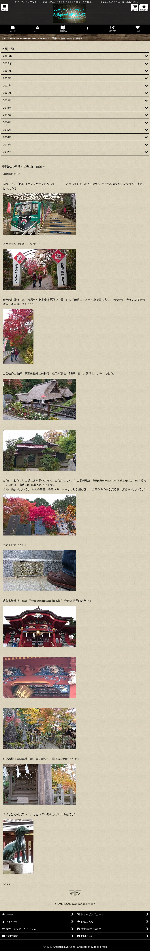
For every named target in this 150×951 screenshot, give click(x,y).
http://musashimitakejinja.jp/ (42, 600)
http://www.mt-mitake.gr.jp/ (112, 480)
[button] (4, 7)
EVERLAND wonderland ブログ (76, 903)
